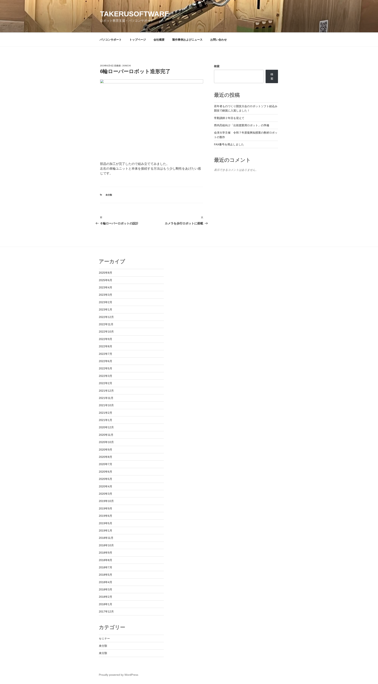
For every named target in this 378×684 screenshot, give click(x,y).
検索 (217, 66)
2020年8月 (105, 456)
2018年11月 (106, 537)
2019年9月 (105, 508)
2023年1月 (105, 309)
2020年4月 (105, 486)
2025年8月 (105, 272)
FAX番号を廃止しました (229, 144)
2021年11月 (106, 398)
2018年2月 (105, 596)
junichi (126, 65)
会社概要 (159, 39)
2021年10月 (106, 405)
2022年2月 (105, 383)
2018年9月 (105, 552)
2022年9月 (105, 339)
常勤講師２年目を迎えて (229, 118)
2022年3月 (105, 375)
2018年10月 (106, 545)
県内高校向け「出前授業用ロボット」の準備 (241, 125)
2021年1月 (105, 420)
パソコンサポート (111, 39)
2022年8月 (105, 346)
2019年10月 (106, 501)
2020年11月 (106, 434)
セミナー (104, 638)
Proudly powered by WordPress (118, 674)
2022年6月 (105, 361)
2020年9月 (105, 449)
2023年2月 (105, 302)
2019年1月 (105, 530)
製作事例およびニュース (187, 39)
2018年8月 (105, 560)
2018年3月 (105, 589)
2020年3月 (105, 493)
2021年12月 (106, 390)
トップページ (137, 39)
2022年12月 (106, 317)
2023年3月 (105, 294)
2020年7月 (105, 464)
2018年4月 (105, 582)
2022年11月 (106, 324)
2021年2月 (105, 412)
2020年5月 (105, 478)
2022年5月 (105, 368)
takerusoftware (134, 14)
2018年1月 (105, 604)
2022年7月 (105, 353)
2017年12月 (106, 611)
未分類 (109, 195)
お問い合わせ (218, 39)
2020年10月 (106, 442)
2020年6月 (105, 471)
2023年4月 (105, 287)
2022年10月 (106, 331)
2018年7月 (105, 567)
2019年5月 (105, 523)
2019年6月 (105, 515)
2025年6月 (105, 280)
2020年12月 (106, 427)
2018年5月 (105, 574)
